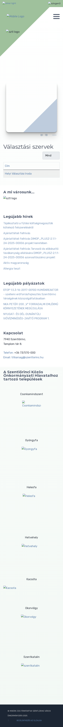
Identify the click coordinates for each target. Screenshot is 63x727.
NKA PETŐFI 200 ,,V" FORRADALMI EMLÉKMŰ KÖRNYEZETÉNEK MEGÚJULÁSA (30, 306)
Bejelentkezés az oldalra (29, 720)
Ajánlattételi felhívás (16, 233)
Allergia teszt (11, 268)
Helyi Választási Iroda (18, 173)
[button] (56, 16)
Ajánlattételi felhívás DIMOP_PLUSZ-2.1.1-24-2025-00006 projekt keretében (30, 241)
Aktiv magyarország (16, 262)
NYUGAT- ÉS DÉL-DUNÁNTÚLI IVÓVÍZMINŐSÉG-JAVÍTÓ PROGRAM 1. (26, 316)
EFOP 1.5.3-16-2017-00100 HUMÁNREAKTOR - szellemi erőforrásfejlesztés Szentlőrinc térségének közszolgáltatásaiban (30, 294)
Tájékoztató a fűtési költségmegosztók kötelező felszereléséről (28, 225)
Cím (7, 165)
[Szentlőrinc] (15, 16)
